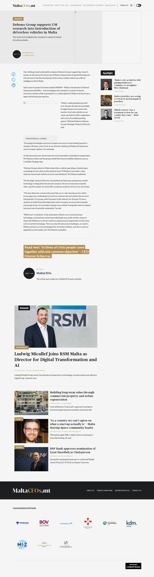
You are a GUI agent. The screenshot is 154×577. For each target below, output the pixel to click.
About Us (90, 490)
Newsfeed (48, 5)
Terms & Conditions (104, 490)
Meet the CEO (62, 5)
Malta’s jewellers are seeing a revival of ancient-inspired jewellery (127, 98)
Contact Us (136, 490)
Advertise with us (122, 490)
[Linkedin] (14, 85)
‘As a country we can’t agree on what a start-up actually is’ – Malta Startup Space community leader (72, 424)
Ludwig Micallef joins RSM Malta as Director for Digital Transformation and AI (55, 360)
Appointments (21, 347)
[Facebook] (14, 74)
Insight (19, 419)
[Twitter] (14, 80)
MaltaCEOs (110, 5)
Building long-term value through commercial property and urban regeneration (72, 396)
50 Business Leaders (93, 5)
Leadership (76, 5)
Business (19, 447)
